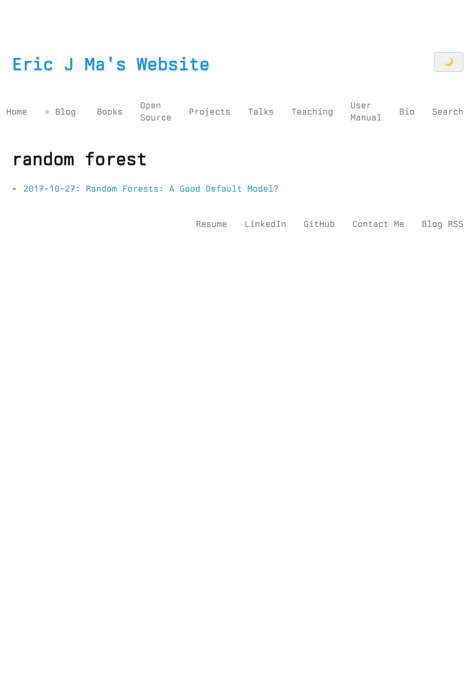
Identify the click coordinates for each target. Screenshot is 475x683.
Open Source (155, 111)
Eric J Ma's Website (111, 64)
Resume (211, 224)
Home (16, 112)
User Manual (366, 111)
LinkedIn (265, 224)
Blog (65, 112)
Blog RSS (442, 224)
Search (447, 112)
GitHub (319, 224)
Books (110, 112)
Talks (261, 112)
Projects (210, 112)
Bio (407, 112)
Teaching (312, 112)
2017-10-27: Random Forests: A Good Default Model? (151, 188)
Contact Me (378, 224)
